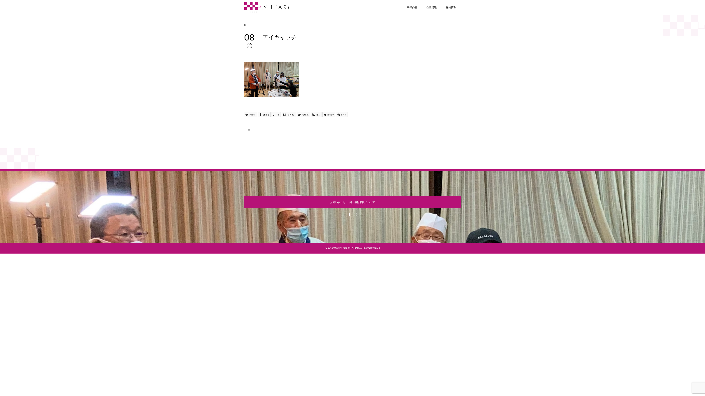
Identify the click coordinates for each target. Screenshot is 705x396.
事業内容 (412, 7)
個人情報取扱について (362, 202)
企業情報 (431, 7)
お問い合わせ (338, 202)
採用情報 (451, 7)
